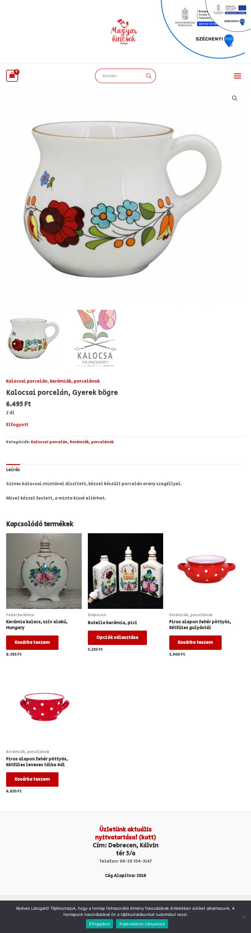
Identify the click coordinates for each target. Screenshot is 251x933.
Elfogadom (99, 923)
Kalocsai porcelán (26, 381)
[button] (234, 98)
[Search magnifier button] (148, 76)
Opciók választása (117, 637)
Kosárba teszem (32, 642)
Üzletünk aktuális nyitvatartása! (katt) (125, 833)
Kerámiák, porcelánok (75, 381)
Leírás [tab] (13, 469)
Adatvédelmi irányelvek (142, 923)
